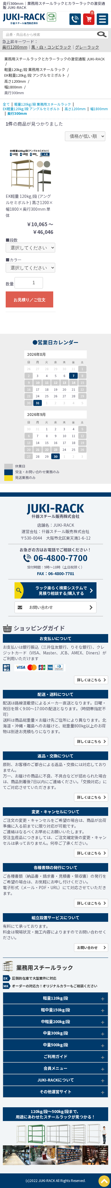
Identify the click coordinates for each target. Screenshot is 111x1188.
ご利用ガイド (55, 1056)
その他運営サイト (55, 1091)
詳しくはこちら (89, 679)
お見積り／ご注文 (30, 299)
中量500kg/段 (55, 1044)
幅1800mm (99, 108)
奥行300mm (17, 113)
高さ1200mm (75, 108)
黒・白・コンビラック (51, 47)
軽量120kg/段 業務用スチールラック (42, 104)
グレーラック (87, 47)
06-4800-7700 (61, 557)
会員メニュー (55, 1068)
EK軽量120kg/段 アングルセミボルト (31, 108)
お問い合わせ (41, 607)
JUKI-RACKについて (55, 1080)
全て (6, 104)
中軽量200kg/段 (55, 1021)
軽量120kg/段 (55, 998)
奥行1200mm (14, 47)
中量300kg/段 (55, 1033)
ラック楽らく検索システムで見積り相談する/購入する (61, 590)
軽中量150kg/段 (55, 1010)
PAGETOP (104, 1181)
